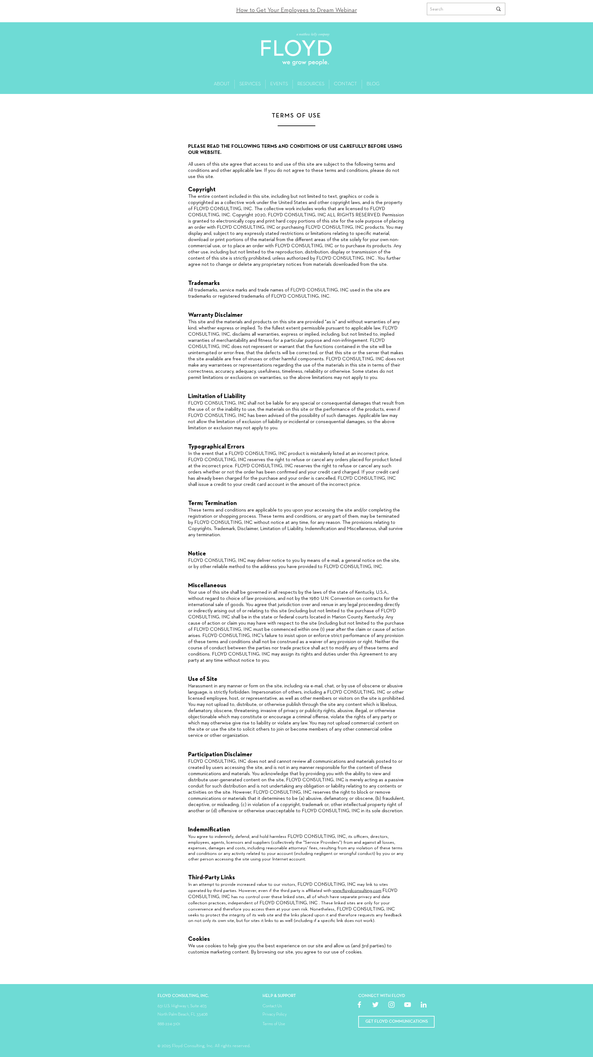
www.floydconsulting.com (356, 890)
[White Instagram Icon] (391, 1004)
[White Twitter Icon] (375, 1004)
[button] (396, 1022)
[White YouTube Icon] (407, 1004)
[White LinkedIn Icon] (423, 1004)
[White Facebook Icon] (359, 1004)
